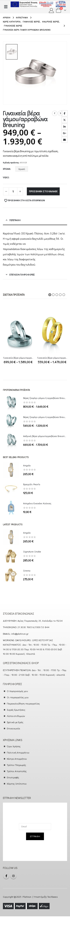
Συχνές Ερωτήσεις (16, 709)
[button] (7, 6)
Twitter (64, 120)
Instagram (13, 876)
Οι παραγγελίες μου (17, 697)
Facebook (64, 113)
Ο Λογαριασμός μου (17, 691)
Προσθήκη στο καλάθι (43, 191)
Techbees (52, 896)
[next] (60, 113)
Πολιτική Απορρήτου (18, 752)
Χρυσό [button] (21, 168)
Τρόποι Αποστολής (17, 771)
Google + (64, 133)
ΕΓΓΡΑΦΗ (35, 836)
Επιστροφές (13, 777)
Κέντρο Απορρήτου (17, 758)
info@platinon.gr (20, 633)
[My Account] (51, 10)
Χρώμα (6, 168)
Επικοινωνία (13, 728)
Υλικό (6, 177)
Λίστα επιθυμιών (16, 715)
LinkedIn (64, 126)
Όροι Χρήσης (14, 746)
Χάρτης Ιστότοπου (17, 783)
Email (64, 140)
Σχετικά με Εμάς (15, 722)
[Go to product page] (18, 333)
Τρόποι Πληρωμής (16, 764)
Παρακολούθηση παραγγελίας (23, 703)
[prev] (54, 113)
